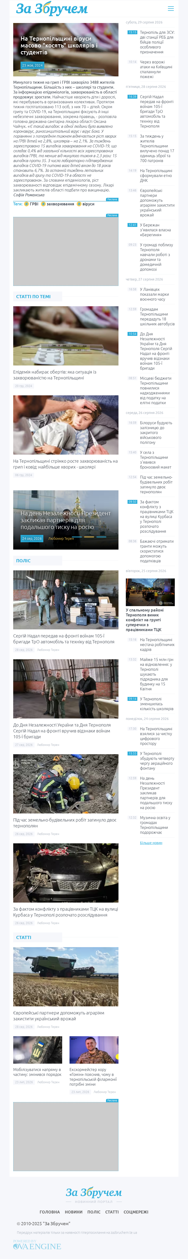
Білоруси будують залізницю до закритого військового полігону (156, 433)
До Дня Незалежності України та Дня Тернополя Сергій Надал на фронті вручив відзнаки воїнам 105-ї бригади (62, 730)
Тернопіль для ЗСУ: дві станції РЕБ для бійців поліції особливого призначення (157, 42)
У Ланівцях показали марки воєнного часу (154, 294)
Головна (50, 1212)
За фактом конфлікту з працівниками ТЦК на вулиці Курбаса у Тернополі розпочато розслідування (157, 516)
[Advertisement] (65, 251)
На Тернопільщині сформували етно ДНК (156, 175)
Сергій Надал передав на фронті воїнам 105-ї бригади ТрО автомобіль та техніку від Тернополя (157, 111)
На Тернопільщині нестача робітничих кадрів (157, 644)
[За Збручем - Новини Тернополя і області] (52, 8)
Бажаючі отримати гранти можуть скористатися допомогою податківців (157, 551)
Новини (73, 1212)
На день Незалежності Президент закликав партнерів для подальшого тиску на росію (156, 793)
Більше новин (151, 843)
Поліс (93, 1212)
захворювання (60, 204)
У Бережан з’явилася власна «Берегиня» (155, 230)
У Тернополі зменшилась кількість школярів (157, 704)
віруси (88, 204)
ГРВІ (34, 204)
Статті (112, 1212)
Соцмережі (136, 1212)
